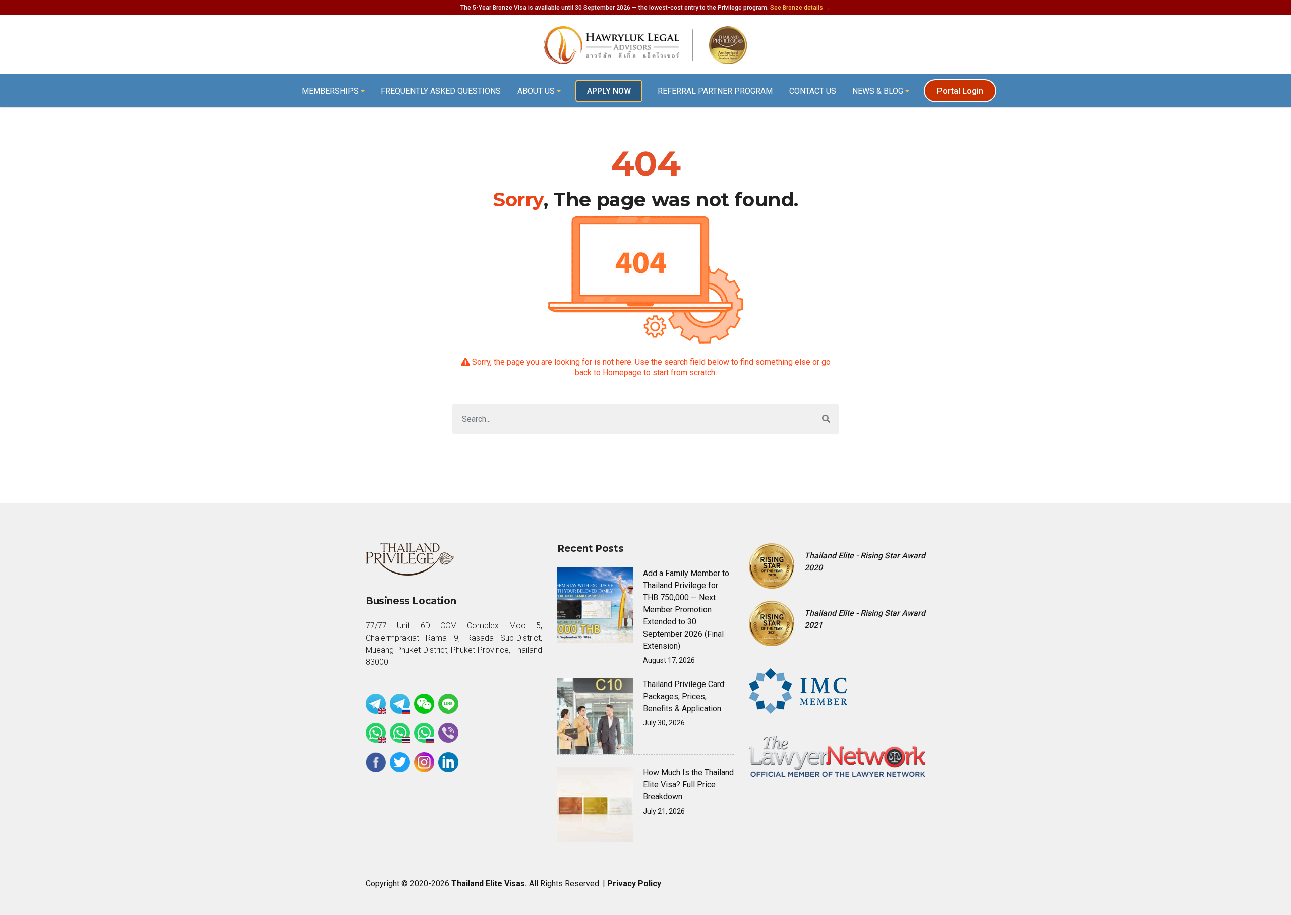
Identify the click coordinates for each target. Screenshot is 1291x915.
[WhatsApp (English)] (376, 733)
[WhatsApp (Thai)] (400, 733)
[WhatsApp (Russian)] (424, 733)
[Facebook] (376, 762)
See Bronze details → (800, 7)
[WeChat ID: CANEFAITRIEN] (424, 704)
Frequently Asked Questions (441, 91)
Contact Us (812, 91)
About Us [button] (536, 91)
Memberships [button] (330, 91)
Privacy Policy (634, 883)
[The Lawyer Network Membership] (837, 756)
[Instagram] (424, 762)
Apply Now (609, 91)
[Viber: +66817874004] (448, 733)
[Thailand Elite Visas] (645, 45)
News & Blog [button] (877, 91)
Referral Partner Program (715, 91)
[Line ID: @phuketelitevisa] (448, 704)
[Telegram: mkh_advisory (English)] (376, 704)
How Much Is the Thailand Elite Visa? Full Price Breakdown (688, 785)
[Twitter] (400, 762)
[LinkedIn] (448, 762)
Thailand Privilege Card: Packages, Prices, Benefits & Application (684, 696)
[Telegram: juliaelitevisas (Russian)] (400, 704)
